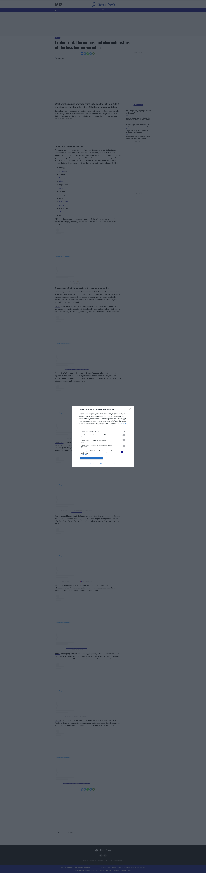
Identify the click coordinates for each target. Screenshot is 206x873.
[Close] (130, 409)
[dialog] (103, 436)
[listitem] (103, 431)
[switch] (123, 435)
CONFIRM (91, 458)
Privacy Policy (112, 463)
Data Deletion (93, 463)
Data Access (103, 463)
